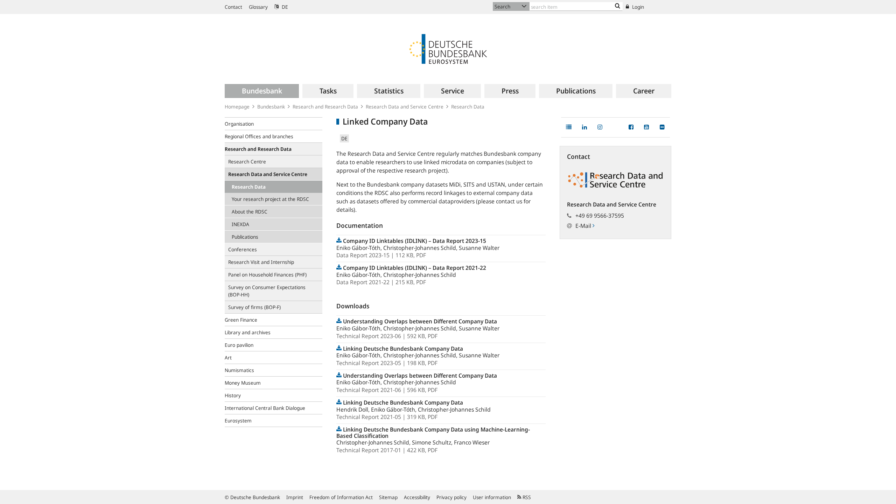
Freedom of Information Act (341, 497)
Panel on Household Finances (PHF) (267, 274)
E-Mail (584, 226)
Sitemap (388, 497)
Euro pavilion (239, 345)
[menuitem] (262, 91)
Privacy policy (451, 497)
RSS (526, 497)
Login (637, 7)
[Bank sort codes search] (617, 6)
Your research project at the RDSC (270, 199)
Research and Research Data (325, 106)
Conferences (242, 249)
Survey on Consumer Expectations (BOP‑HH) (267, 291)
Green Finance (241, 319)
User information (492, 497)
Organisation (239, 123)
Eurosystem (238, 420)
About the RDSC (249, 211)
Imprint (294, 497)
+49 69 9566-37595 (599, 215)
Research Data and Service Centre (404, 106)
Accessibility (417, 497)
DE (284, 7)
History (233, 395)
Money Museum (243, 382)
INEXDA (240, 224)
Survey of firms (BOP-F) (254, 307)
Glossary (258, 7)
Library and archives (248, 332)
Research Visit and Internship (261, 262)
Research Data (467, 106)
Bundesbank (271, 106)
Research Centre (247, 161)
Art (228, 357)
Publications (245, 236)
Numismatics (239, 370)
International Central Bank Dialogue (265, 408)
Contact (233, 7)
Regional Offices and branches (259, 136)
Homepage (237, 106)
